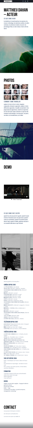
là (19, 416)
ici (18, 281)
